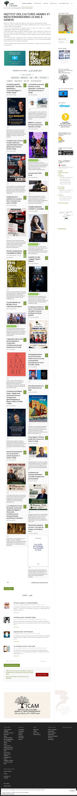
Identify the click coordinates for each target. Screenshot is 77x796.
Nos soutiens (6, 783)
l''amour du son (7, 752)
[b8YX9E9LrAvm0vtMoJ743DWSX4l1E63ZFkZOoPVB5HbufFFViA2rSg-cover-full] (7, 606)
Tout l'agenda (21, 729)
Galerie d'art (35, 729)
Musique (20, 734)
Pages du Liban (7, 754)
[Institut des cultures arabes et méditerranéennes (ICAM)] (10, 3)
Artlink (5, 750)
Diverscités (6, 734)
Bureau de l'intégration (53, 736)
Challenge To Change (8, 760)
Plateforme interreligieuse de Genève (7, 757)
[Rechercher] (71, 3)
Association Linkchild (8, 733)
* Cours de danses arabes (65, 182)
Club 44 (5, 744)
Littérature (33, 619)
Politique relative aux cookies (8, 793)
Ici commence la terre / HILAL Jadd (24, 646)
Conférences (21, 731)
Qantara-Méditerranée (8, 739)
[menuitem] (27, 3)
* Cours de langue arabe (64, 180)
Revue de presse (37, 734)
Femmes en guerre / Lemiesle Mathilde (26, 603)
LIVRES (38, 604)
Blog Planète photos (8, 749)
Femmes (17, 604)
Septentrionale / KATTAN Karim (23, 632)
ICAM (43, 604)
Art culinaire (21, 737)
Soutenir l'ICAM (7, 786)
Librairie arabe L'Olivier (32, 604)
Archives (20, 739)
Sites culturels (67, 200)
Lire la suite (16, 612)
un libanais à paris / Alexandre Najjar (25, 617)
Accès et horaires (7, 771)
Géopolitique (21, 604)
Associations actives (64, 196)
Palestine (40, 648)
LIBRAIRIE (26, 604)
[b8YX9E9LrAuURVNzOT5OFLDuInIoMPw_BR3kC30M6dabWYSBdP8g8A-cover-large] (7, 649)
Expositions (21, 736)
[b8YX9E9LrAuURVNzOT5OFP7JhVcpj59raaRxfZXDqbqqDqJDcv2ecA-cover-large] (7, 634)
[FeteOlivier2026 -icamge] (40, 58)
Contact (5, 773)
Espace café (36, 733)
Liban (17, 619)
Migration (40, 619)
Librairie (35, 731)
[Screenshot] (7, 620)
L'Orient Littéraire (7, 729)
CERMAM (6, 731)
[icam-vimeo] (15, 58)
